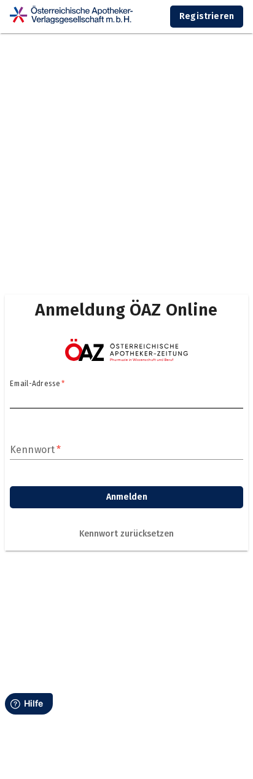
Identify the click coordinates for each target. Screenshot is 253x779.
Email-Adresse (37, 383)
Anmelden (126, 497)
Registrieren (206, 16)
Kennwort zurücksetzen (126, 534)
